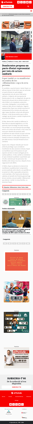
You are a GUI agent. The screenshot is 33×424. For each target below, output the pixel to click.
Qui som (3, 396)
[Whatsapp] (30, 2)
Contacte (10, 396)
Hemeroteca (28, 396)
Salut (26, 187)
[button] (28, 6)
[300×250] (16, 271)
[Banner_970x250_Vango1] (16, 28)
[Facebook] (18, 2)
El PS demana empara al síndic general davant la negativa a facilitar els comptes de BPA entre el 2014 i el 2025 (16, 231)
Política (6, 14)
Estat (19, 187)
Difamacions (13, 187)
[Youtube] (27, 2)
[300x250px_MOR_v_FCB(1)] (16, 302)
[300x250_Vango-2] (16, 332)
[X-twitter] (21, 2)
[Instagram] (24, 2)
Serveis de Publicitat (19, 396)
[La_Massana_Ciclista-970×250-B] (16, 205)
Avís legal (16, 400)
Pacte (23, 187)
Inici (3, 14)
